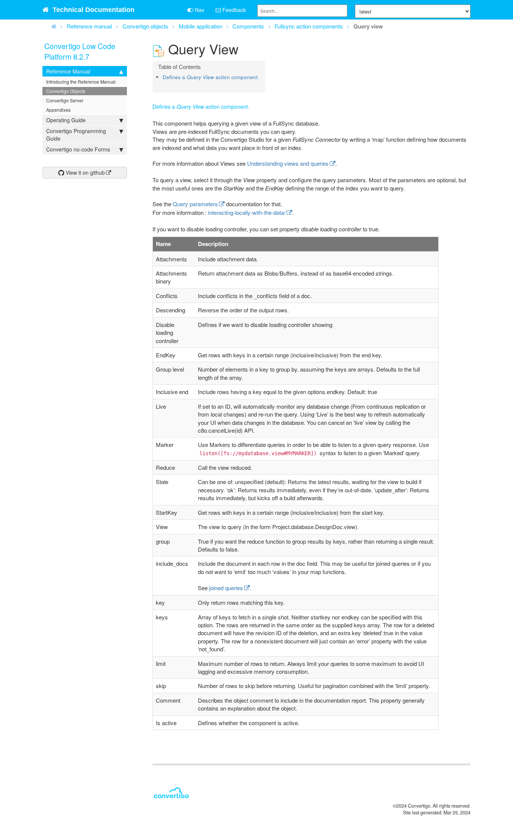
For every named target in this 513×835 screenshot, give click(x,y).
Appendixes (58, 109)
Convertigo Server (64, 100)
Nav (198, 9)
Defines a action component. (211, 77)
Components (248, 26)
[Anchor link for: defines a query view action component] (165, 84)
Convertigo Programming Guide (76, 134)
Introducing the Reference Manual (81, 81)
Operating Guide (66, 120)
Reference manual (89, 26)
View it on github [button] (84, 172)
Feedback (233, 9)
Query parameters (195, 204)
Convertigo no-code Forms (78, 149)
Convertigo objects (145, 26)
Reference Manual (68, 71)
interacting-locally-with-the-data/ (246, 212)
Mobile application (200, 26)
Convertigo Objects (65, 91)
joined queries (226, 588)
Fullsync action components (309, 26)
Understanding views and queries (288, 163)
